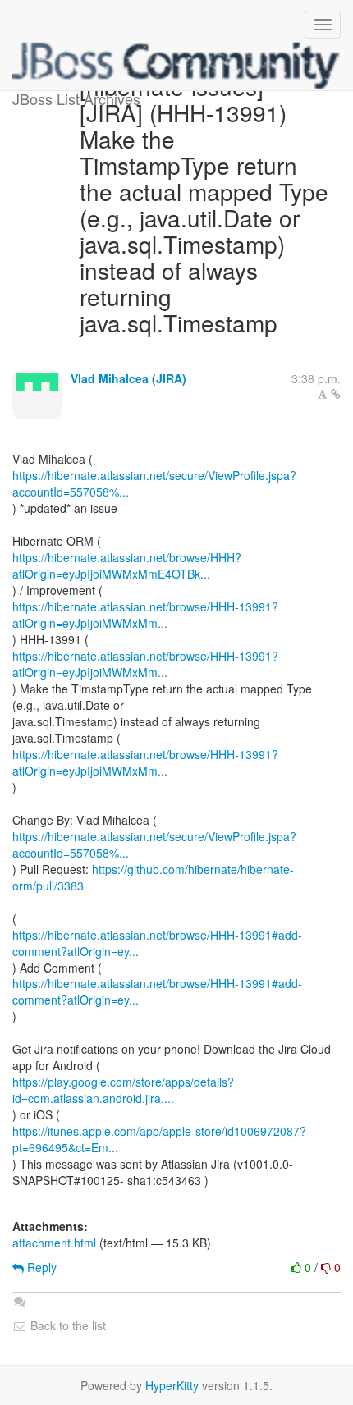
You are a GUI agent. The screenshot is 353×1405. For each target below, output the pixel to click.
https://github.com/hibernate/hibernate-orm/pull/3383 (153, 877)
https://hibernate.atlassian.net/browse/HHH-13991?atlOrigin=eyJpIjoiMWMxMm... (145, 614)
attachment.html (54, 1242)
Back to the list (66, 1325)
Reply (40, 1267)
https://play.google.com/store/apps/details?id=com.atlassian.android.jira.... (123, 1089)
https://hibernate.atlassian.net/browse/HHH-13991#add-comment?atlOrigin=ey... (157, 943)
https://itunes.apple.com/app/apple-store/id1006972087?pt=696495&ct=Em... (159, 1139)
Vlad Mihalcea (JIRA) (128, 378)
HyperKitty (172, 1385)
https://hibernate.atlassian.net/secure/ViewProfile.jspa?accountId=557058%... (154, 483)
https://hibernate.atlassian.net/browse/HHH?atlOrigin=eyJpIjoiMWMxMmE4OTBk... (126, 565)
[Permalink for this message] (336, 394)
